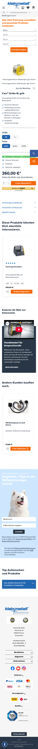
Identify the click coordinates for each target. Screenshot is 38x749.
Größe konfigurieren (21, 292)
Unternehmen (19, 661)
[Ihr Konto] (22, 8)
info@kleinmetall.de (19, 641)
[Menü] (4, 8)
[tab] (19, 203)
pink (24, 146)
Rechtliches (19, 652)
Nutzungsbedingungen (11, 541)
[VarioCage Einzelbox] (19, 250)
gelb (6, 146)
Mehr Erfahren (11, 367)
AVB (19, 740)
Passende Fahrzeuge (12, 208)
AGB (31, 550)
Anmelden (19, 532)
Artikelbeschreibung (12, 203)
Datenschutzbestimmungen (24, 548)
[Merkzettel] (28, 8)
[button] (18, 189)
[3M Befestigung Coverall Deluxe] (18, 406)
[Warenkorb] (33, 8)
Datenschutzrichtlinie (24, 539)
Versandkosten (18, 746)
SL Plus (16, 283)
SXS (7, 283)
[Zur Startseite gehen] (19, 3)
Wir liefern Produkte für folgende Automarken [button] (15, 584)
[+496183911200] (34, 153)
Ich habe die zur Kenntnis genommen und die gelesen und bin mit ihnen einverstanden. (19, 551)
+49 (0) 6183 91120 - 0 (19, 643)
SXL (22, 283)
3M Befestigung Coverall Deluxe (15, 424)
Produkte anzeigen (19, 50)
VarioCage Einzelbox (14, 267)
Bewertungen (8, 212)
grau (15, 146)
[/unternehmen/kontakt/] (34, 161)
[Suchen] (18, 7)
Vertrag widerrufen (19, 734)
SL (11, 283)
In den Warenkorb (22, 183)
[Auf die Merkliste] (34, 88)
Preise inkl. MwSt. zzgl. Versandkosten (17, 177)
